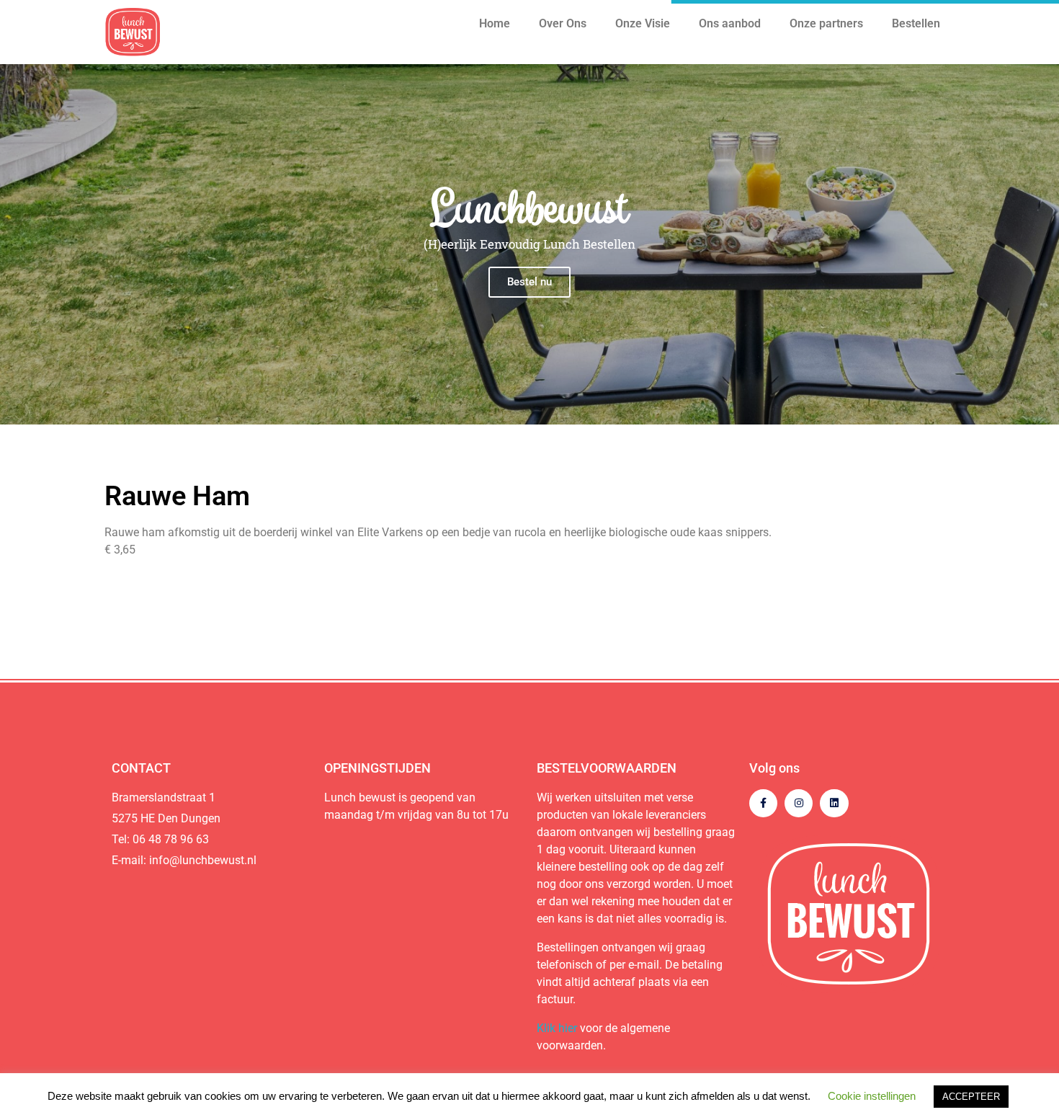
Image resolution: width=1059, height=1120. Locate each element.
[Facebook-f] (763, 803)
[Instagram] (799, 803)
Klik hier (557, 1028)
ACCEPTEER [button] (971, 1096)
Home (494, 23)
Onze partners (826, 23)
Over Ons (562, 23)
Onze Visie (642, 23)
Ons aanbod (730, 23)
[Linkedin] (834, 803)
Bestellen (916, 23)
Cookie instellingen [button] (872, 1096)
